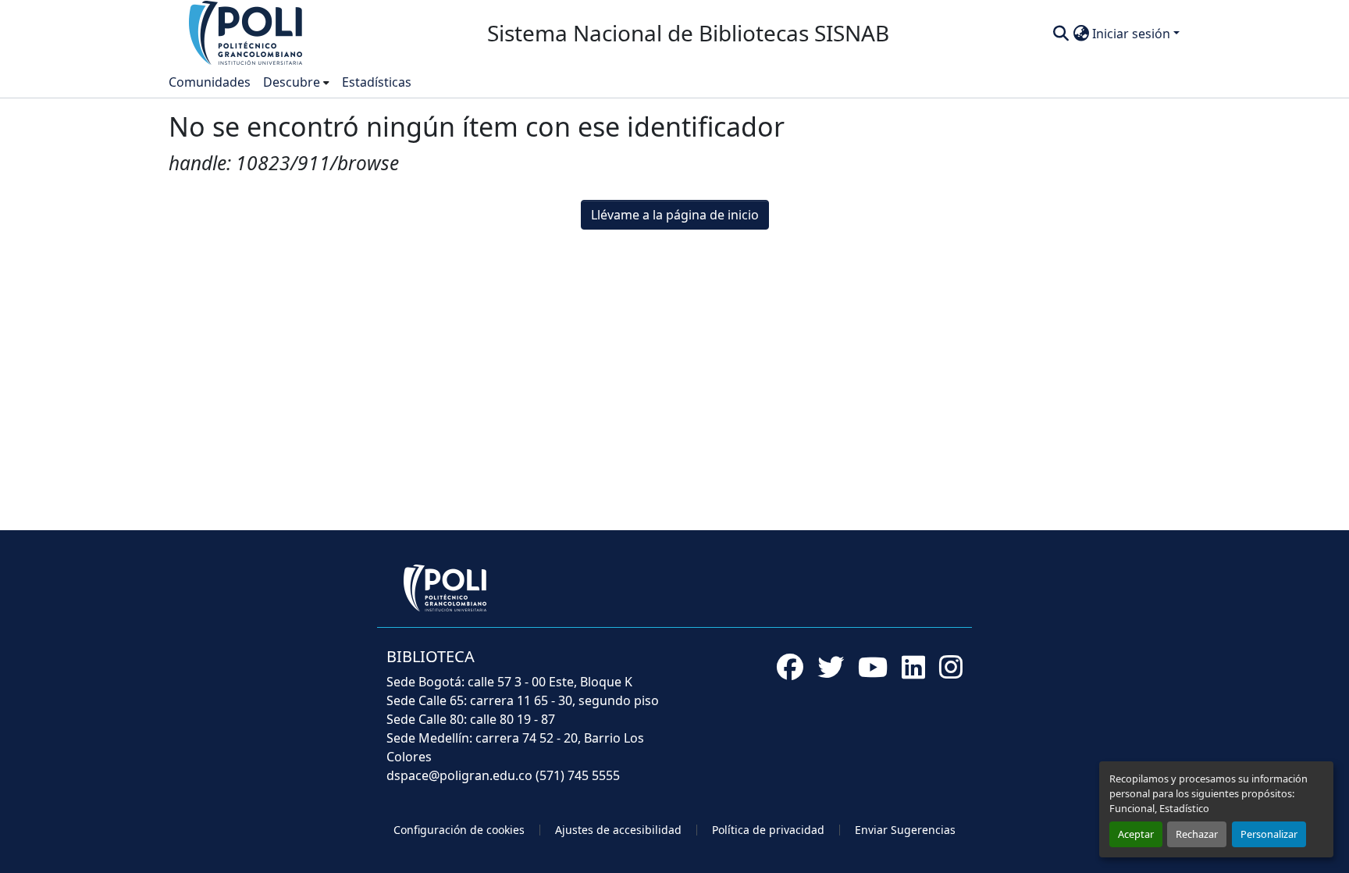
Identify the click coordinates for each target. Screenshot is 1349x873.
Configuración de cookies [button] (459, 829)
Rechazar (1197, 834)
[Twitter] (830, 667)
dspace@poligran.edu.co (459, 775)
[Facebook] (790, 667)
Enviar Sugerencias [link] (905, 829)
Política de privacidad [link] (768, 829)
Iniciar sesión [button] (1132, 33)
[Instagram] (951, 667)
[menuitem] (296, 82)
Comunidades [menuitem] (210, 82)
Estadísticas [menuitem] (376, 82)
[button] (247, 32)
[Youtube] (873, 667)
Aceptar (1136, 834)
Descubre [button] (291, 82)
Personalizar (1268, 834)
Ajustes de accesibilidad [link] (618, 829)
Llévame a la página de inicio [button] (675, 214)
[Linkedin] (913, 667)
